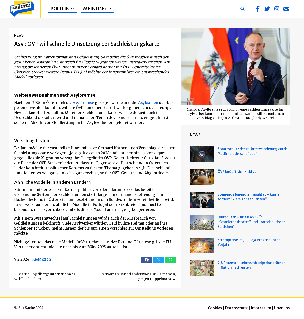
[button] (257, 8)
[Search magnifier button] (242, 8)
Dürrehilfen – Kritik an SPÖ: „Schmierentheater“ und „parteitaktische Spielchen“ (251, 222)
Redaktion (41, 259)
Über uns (282, 307)
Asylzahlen (148, 102)
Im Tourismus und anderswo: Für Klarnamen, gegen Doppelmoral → (138, 276)
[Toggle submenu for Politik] (72, 8)
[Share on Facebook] (146, 260)
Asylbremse (83, 102)
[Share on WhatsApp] (170, 260)
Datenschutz (236, 307)
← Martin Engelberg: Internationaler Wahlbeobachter (44, 276)
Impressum (261, 307)
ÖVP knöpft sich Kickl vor (238, 171)
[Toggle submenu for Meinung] (110, 8)
